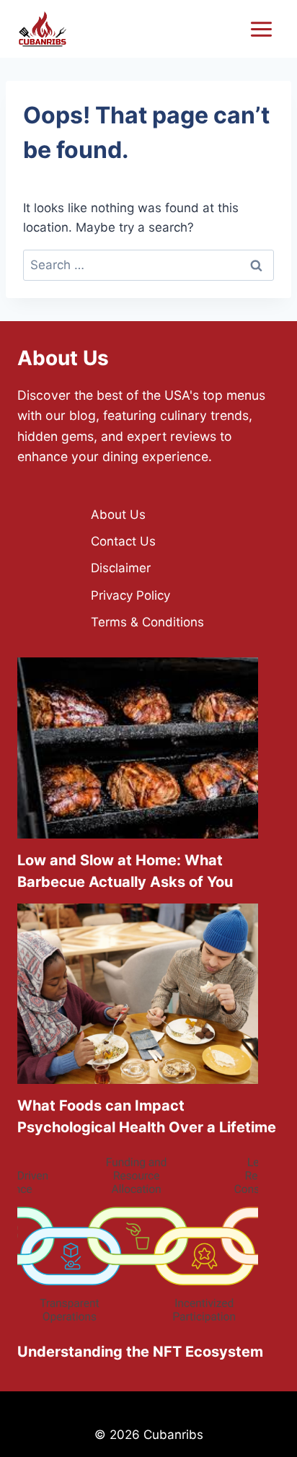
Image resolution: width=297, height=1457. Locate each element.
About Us (118, 514)
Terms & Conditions (147, 622)
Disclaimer (121, 568)
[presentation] (137, 748)
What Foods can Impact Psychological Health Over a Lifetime (146, 1116)
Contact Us (123, 541)
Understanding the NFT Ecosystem (140, 1351)
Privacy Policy (130, 595)
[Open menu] (261, 28)
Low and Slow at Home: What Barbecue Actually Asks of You (125, 871)
